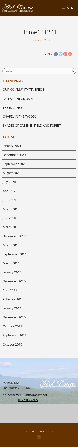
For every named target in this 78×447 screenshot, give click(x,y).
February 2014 (13, 299)
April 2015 (10, 290)
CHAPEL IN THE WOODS (20, 116)
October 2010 (12, 344)
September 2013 (15, 335)
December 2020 (14, 155)
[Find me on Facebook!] (39, 437)
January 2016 (12, 272)
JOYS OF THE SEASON (18, 98)
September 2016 (15, 254)
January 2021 (12, 146)
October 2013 (12, 326)
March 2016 (11, 263)
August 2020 (11, 173)
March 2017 (11, 245)
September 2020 (15, 164)
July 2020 (9, 182)
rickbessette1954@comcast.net (24, 395)
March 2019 (11, 209)
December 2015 (14, 281)
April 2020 (10, 191)
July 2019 (9, 200)
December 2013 (14, 317)
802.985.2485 (28, 400)
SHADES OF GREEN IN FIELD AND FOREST (32, 125)
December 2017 (14, 236)
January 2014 (12, 308)
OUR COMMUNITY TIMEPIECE (23, 89)
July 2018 (9, 218)
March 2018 (11, 227)
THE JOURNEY (12, 107)
